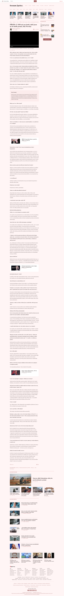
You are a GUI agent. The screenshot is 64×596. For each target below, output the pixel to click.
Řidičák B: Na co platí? (50, 572)
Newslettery (48, 585)
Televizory (41, 579)
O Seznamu (19, 583)
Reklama (35, 583)
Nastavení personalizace (34, 586)
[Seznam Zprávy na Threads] (34, 590)
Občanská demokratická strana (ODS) (24, 467)
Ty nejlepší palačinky (35, 569)
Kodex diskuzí (44, 585)
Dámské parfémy (30, 579)
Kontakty (29, 583)
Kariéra (22, 583)
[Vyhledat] (35, 1)
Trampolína (27, 578)
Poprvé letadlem (42, 570)
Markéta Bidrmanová (16, 28)
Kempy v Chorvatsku (42, 569)
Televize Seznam (32, 585)
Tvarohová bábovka (34, 572)
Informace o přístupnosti (46, 583)
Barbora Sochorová (27, 513)
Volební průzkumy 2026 (13, 570)
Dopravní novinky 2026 (50, 571)
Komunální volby (12, 575)
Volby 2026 (11, 569)
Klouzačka (34, 578)
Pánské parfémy (49, 579)
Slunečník (31, 578)
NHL (25, 575)
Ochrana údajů (39, 583)
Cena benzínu (36, 577)
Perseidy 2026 (32, 577)
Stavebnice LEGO (25, 579)
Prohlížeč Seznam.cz (27, 585)
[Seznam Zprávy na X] (30, 590)
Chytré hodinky (45, 579)
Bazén (20, 578)
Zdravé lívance (34, 571)
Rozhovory (32, 467)
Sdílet (38, 29)
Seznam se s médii (38, 585)
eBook (35, 29)
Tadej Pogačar (19, 572)
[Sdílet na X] (38, 464)
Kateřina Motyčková (27, 546)
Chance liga (26, 569)
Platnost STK (48, 575)
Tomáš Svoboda (26, 521)
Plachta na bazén (23, 578)
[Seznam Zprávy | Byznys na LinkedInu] (35, 590)
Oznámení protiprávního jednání (18, 585)
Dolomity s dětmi (42, 575)
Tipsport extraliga (27, 571)
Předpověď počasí (27, 577)
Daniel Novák (25, 538)
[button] (13, 13)
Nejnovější (43, 21)
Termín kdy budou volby (13, 572)
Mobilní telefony (20, 579)
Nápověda (25, 583)
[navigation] (1, 1)
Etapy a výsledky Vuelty (20, 570)
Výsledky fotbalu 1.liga (28, 570)
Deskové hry (37, 579)
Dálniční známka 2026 (50, 570)
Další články (47, 39)
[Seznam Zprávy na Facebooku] (28, 590)
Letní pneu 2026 (49, 569)
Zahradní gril (44, 578)
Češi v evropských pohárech (42, 577)
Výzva (35, 467)
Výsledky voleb (12, 571)
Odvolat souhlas (27, 586)
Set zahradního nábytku (39, 578)
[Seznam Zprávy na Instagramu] (32, 590)
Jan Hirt (18, 571)
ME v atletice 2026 (27, 572)
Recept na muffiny (34, 570)
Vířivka (47, 578)
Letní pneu (33, 579)
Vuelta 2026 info (19, 569)
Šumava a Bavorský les (43, 571)
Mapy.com (23, 577)
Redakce (32, 583)
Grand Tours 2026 (19, 575)
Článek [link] (11, 33)
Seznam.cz (61, 1)
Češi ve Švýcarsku (42, 572)
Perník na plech (34, 575)
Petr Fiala (17, 467)
